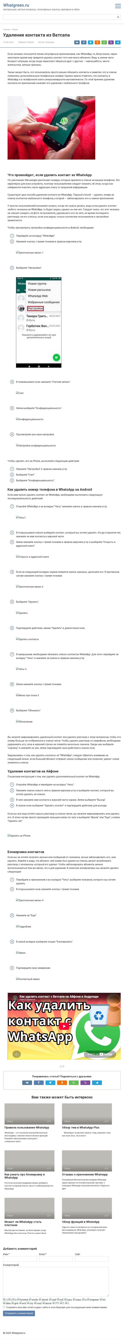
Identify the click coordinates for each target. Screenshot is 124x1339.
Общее (30, 42)
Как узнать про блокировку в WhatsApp (25, 1176)
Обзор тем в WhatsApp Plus (80, 1127)
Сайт (77, 1254)
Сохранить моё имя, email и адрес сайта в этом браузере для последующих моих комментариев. (56, 1307)
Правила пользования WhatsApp (27, 1127)
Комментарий (11, 1265)
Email (42, 1254)
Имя (6, 1254)
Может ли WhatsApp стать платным (23, 1223)
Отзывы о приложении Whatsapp (85, 1174)
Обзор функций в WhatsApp (81, 1222)
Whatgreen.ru (16, 5)
